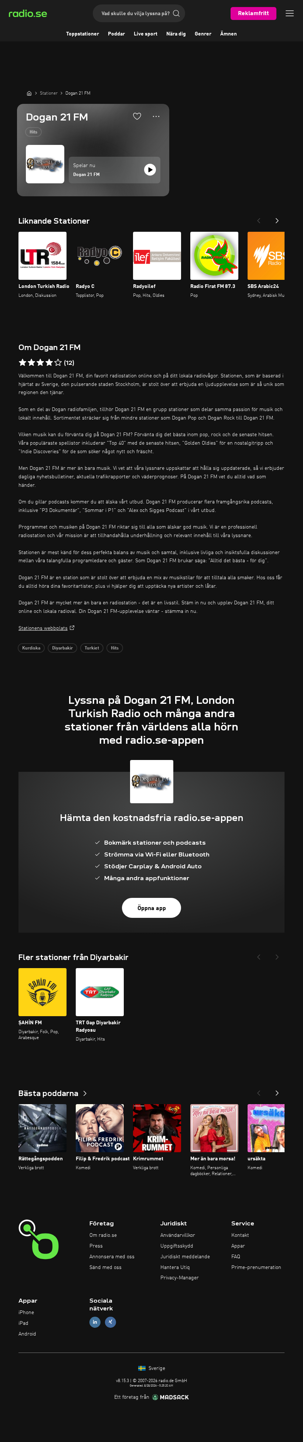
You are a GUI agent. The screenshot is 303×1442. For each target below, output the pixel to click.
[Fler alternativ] (156, 116)
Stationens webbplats (43, 628)
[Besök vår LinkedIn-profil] (95, 1322)
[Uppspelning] (150, 170)
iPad (23, 1323)
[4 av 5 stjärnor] (49, 362)
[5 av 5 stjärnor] (58, 362)
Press (96, 1246)
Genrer (203, 34)
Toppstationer (82, 34)
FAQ (235, 1256)
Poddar (116, 34)
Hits (33, 132)
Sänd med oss (105, 1267)
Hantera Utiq (175, 1267)
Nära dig (176, 34)
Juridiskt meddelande (185, 1256)
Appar (238, 1246)
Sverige (156, 1368)
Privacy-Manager (179, 1277)
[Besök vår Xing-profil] (110, 1322)
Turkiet (92, 648)
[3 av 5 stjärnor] (40, 362)
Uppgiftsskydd (176, 1246)
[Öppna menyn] (289, 13)
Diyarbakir (62, 648)
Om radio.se (103, 1235)
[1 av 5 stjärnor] (22, 362)
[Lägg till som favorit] (137, 116)
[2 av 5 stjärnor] (31, 362)
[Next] (277, 218)
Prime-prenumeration (256, 1267)
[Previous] (258, 218)
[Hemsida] (29, 93)
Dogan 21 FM (86, 175)
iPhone (26, 1312)
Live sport (145, 34)
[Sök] (176, 13)
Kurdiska (31, 648)
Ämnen (228, 34)
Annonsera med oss (112, 1256)
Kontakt (240, 1235)
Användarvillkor (177, 1235)
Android (27, 1334)
